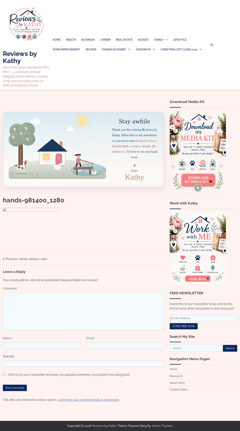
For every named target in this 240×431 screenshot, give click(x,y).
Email (91, 338)
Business (88, 39)
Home (56, 39)
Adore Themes (162, 426)
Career (105, 39)
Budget (143, 39)
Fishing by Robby (114, 49)
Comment (10, 288)
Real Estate (124, 39)
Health (71, 39)
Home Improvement (66, 49)
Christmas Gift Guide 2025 (178, 49)
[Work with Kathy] (198, 283)
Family (159, 39)
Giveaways (143, 49)
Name (8, 338)
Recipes (91, 49)
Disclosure (176, 375)
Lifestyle (180, 39)
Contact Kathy (178, 389)
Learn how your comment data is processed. (88, 400)
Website (8, 356)
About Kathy (177, 382)
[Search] (212, 45)
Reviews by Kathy (20, 57)
